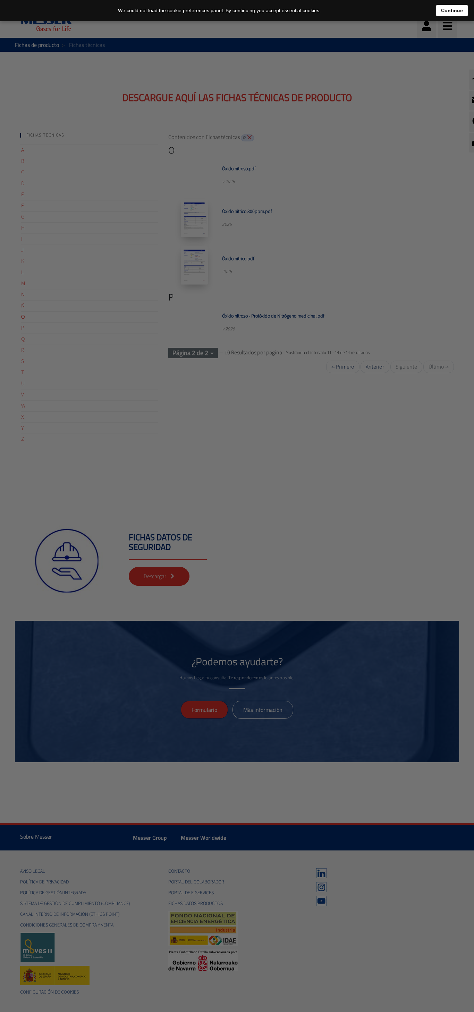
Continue (452, 10)
